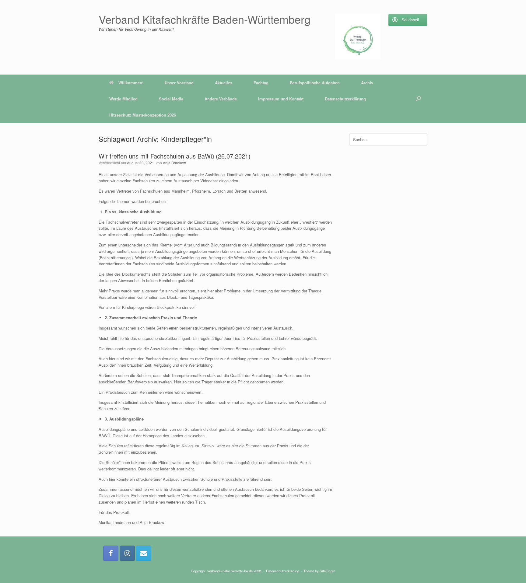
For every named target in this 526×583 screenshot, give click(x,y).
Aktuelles (223, 83)
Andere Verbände (221, 99)
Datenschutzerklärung (345, 99)
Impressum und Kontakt (280, 99)
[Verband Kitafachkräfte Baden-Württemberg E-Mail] (143, 553)
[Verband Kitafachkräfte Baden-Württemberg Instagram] (127, 553)
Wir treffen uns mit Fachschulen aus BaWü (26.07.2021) (175, 156)
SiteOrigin (327, 570)
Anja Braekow (174, 162)
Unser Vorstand (179, 83)
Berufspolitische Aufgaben (315, 83)
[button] (418, 99)
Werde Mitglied (123, 99)
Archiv (367, 83)
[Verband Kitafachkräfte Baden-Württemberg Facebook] (110, 553)
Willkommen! (130, 83)
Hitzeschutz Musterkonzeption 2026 (142, 115)
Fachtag (261, 83)
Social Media (171, 99)
